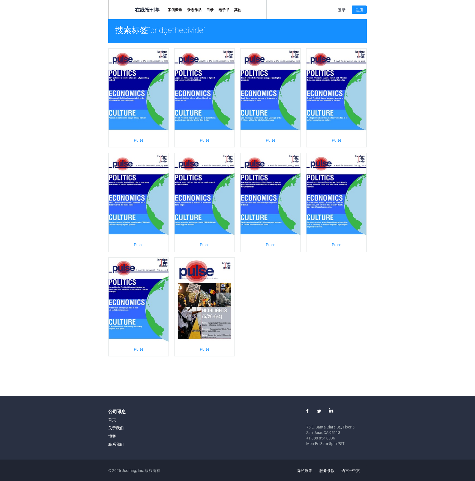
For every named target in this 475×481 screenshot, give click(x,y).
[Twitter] (319, 411)
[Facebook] (307, 411)
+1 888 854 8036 (320, 438)
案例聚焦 (175, 9)
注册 (359, 9)
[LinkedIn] (330, 411)
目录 (210, 9)
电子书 (224, 9)
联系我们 (116, 444)
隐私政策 (304, 470)
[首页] (118, 9)
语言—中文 (351, 470)
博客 (112, 436)
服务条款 (327, 470)
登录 (342, 9)
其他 (237, 9)
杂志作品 (194, 9)
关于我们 (116, 427)
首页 (112, 419)
